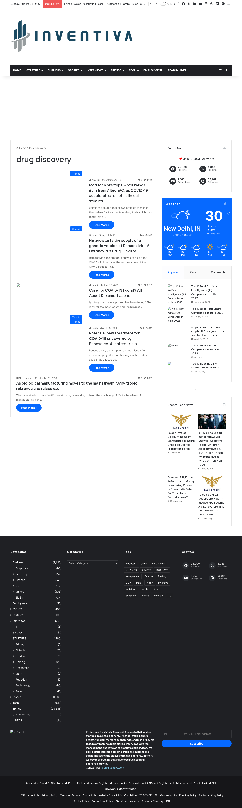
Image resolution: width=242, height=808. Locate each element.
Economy (21, 574)
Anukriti (96, 179)
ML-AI (19, 673)
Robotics (21, 679)
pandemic (131, 595)
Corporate (22, 568)
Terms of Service (70, 795)
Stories (73, 70)
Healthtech (22, 667)
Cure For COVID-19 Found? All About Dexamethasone (115, 293)
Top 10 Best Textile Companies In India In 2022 (205, 349)
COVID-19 (131, 570)
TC (169, 595)
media (145, 589)
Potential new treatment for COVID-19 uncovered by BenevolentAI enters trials (114, 338)
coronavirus (158, 563)
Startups (33, 70)
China (144, 563)
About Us (33, 795)
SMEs (19, 597)
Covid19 (146, 570)
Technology (23, 685)
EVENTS (18, 609)
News (156, 589)
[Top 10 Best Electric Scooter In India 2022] (178, 369)
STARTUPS (19, 638)
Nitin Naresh (25, 378)
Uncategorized (21, 714)
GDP (18, 585)
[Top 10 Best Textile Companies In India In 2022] (178, 351)
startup (145, 595)
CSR (23, 795)
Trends (116, 70)
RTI (15, 626)
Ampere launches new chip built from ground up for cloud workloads (207, 331)
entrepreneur (133, 576)
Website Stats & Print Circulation (118, 795)
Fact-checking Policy (211, 795)
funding (162, 576)
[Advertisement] (121, 108)
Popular (173, 272)
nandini (96, 285)
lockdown (131, 589)
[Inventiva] (71, 36)
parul (94, 235)
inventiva (163, 582)
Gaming (20, 662)
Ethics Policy (81, 801)
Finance (20, 580)
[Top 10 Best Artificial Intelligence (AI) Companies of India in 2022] (178, 294)
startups (158, 595)
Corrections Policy (102, 801)
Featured (18, 614)
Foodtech (21, 656)
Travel (19, 691)
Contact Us (89, 795)
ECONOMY (162, 570)
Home (17, 70)
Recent (194, 272)
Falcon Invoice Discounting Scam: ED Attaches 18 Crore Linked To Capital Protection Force (181, 440)
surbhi (95, 328)
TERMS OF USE (148, 795)
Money (20, 591)
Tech (132, 70)
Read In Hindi (177, 70)
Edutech (21, 644)
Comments (218, 272)
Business (54, 70)
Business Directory (152, 801)
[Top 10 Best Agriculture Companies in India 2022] (178, 315)
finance (149, 576)
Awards (134, 801)
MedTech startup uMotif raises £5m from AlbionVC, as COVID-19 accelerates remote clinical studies (118, 192)
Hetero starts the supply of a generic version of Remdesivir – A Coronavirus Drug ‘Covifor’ (119, 245)
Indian (150, 582)
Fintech (20, 650)
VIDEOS (17, 720)
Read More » (102, 224)
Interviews (95, 70)
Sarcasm (18, 632)
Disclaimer (121, 801)
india (138, 582)
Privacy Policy (50, 795)
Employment (152, 70)
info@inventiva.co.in (113, 767)
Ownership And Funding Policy (178, 795)
